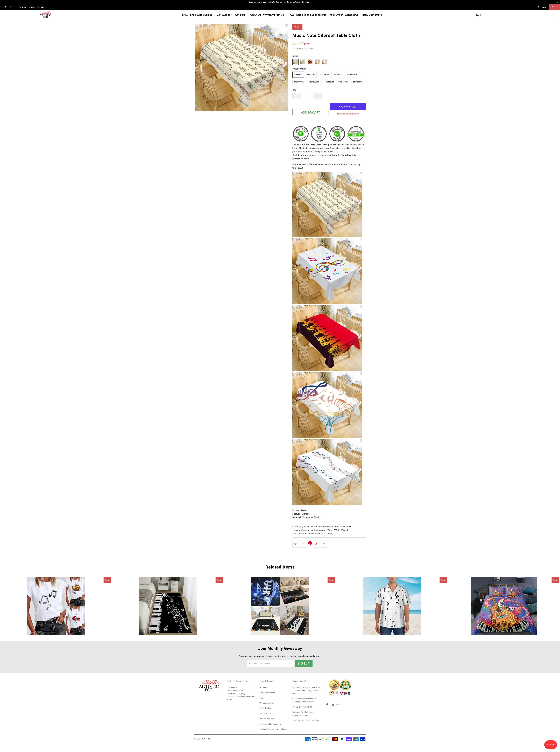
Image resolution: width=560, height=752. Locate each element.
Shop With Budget (201, 14)
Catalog (240, 14)
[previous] (199, 68)
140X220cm (343, 82)
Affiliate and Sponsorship (311, 14)
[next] (284, 68)
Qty (294, 90)
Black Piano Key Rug (168, 606)
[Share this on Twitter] (295, 544)
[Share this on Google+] (317, 544)
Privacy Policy (265, 713)
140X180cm (314, 82)
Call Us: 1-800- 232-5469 (32, 7)
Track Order (335, 14)
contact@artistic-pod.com (303, 702)
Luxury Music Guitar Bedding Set (504, 606)
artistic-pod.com (303, 720)
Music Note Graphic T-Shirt (56, 606)
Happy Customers (371, 14)
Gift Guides (224, 14)
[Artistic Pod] (45, 14)
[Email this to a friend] (324, 544)
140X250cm (358, 82)
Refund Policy (265, 708)
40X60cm (298, 74)
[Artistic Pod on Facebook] (5, 7)
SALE (185, 14)
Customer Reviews (267, 693)
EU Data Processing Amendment (273, 729)
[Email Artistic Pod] (14, 7)
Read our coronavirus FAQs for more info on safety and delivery (280, 2)
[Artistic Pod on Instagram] (10, 7)
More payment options (348, 113)
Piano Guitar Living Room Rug (280, 606)
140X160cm (299, 82)
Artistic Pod (205, 739)
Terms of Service (267, 703)
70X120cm (324, 74)
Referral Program (267, 719)
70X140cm (337, 74)
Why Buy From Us (273, 14)
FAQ (291, 14)
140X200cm (328, 82)
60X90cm (311, 74)
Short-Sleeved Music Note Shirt (392, 606)
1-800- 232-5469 (305, 707)
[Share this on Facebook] (303, 544)
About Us (255, 14)
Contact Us (351, 14)
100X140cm (352, 74)
